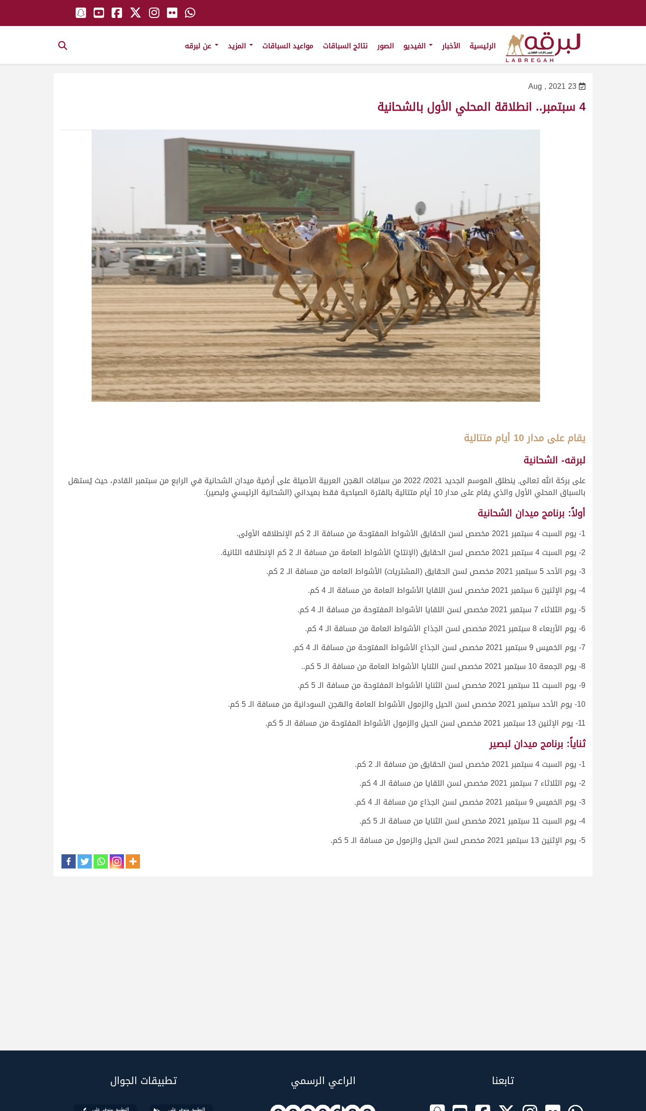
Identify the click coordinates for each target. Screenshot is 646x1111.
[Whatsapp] (101, 861)
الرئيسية (483, 45)
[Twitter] (85, 861)
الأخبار (451, 45)
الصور (385, 45)
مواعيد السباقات (288, 45)
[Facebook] (68, 861)
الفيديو (415, 45)
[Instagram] (117, 861)
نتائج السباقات (345, 45)
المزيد (238, 45)
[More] (133, 861)
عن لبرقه (199, 45)
